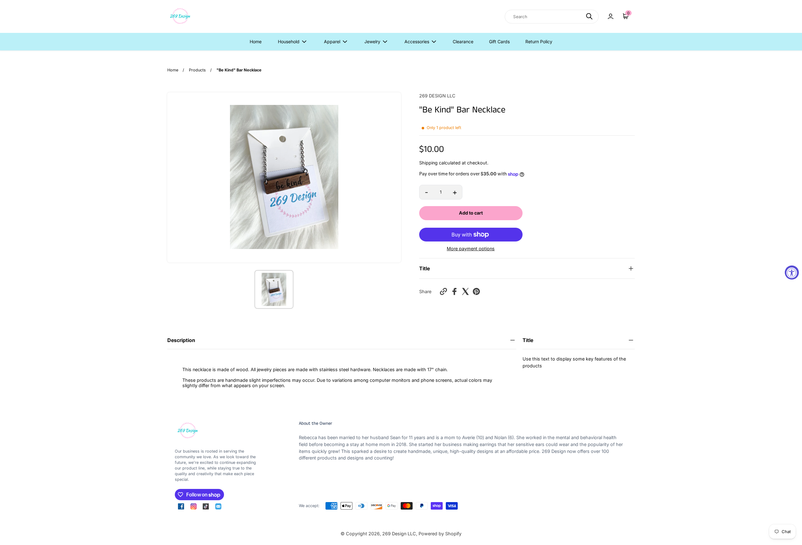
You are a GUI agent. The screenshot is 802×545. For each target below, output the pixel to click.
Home (256, 41)
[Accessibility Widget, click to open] (792, 273)
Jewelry (372, 41)
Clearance (463, 41)
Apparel (332, 41)
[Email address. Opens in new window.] (218, 506)
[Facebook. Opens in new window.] (454, 291)
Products (197, 70)
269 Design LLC (399, 533)
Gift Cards (499, 41)
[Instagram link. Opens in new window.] (193, 506)
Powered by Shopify (440, 533)
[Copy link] (443, 291)
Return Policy (538, 41)
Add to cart (471, 212)
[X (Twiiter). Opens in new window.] (465, 291)
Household (288, 41)
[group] (274, 289)
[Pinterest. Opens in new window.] (476, 291)
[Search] (589, 16)
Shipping (428, 162)
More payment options (471, 248)
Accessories (416, 41)
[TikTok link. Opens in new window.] (206, 506)
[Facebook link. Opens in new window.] (181, 506)
